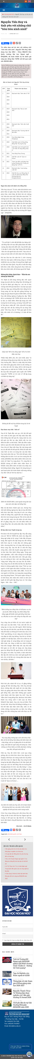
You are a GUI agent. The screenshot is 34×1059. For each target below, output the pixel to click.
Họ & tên (5, 927)
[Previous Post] (9, 839)
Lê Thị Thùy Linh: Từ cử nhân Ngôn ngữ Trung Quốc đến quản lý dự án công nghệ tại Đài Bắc (16, 869)
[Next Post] (25, 839)
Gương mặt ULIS (9, 14)
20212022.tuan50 (12, 834)
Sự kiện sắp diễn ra (18, 979)
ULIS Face (19, 834)
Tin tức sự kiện (17, 957)
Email (4, 933)
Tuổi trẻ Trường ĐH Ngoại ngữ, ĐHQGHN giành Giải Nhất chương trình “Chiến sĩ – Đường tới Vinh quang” (22, 963)
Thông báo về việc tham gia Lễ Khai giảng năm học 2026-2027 (22, 983)
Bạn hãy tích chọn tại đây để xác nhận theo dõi (18, 940)
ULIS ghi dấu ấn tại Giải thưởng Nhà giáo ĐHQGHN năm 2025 (22, 1005)
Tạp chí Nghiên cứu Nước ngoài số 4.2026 (21, 974)
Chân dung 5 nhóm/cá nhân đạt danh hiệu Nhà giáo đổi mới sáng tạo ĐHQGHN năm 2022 (16, 876)
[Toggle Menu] (4, 10)
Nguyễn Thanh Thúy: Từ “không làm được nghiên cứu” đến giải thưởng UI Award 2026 (22, 994)
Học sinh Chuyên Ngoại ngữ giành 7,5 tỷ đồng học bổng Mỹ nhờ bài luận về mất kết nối (16, 861)
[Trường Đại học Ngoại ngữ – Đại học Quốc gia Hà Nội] (17, 5)
